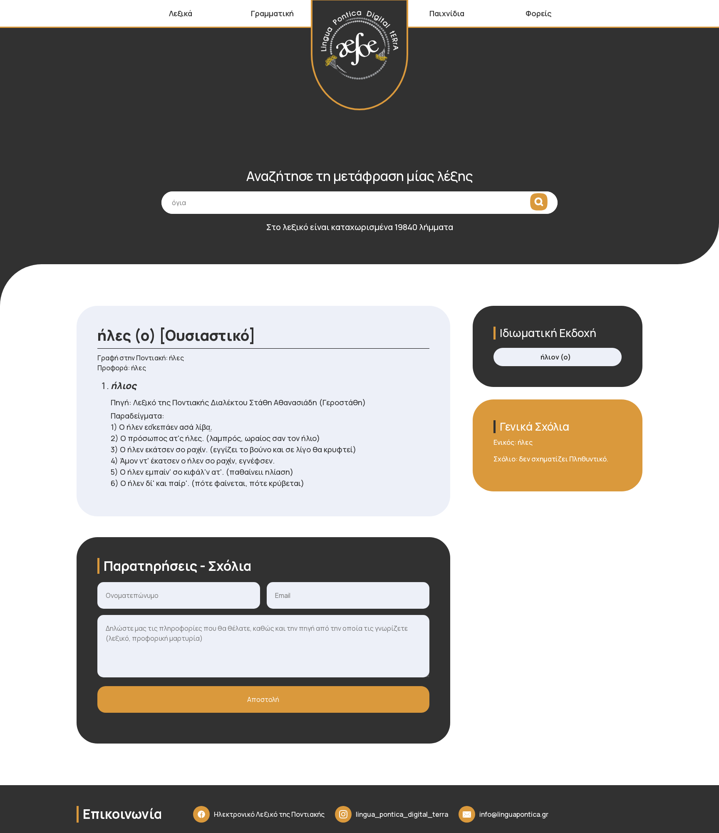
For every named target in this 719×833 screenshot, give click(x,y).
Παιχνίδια (446, 13)
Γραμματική (272, 13)
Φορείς (539, 13)
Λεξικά (180, 13)
